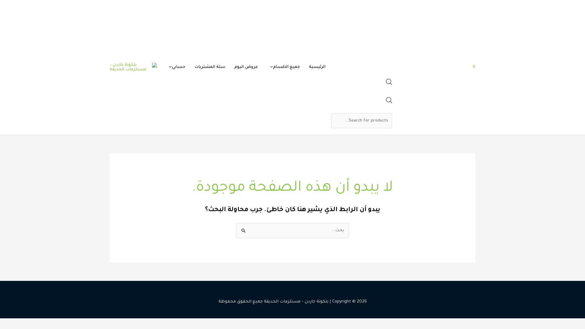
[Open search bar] (389, 84)
